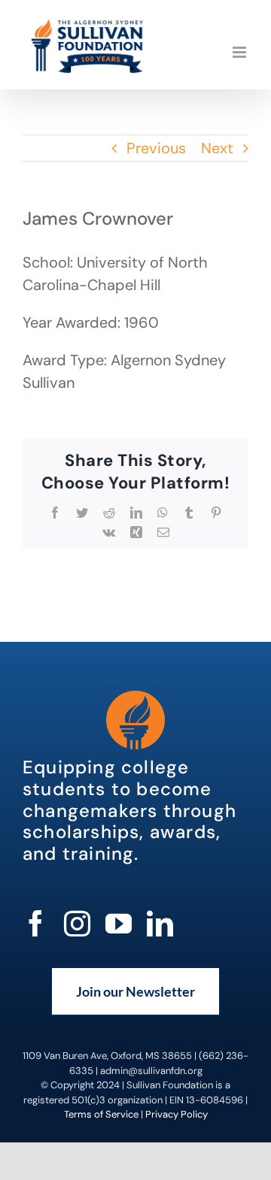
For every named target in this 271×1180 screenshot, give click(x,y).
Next (217, 148)
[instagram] (77, 923)
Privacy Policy (176, 1114)
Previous (156, 148)
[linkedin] (160, 923)
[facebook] (36, 923)
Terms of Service (101, 1114)
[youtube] (118, 923)
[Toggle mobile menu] (240, 52)
